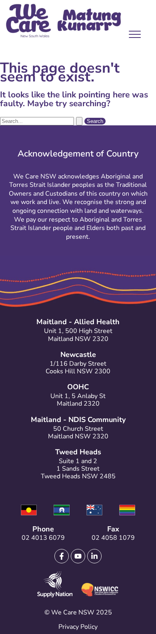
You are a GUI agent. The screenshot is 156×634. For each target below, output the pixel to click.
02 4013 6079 (43, 537)
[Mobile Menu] (133, 36)
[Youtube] (78, 556)
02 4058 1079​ (113, 537)
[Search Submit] (79, 121)
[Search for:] (42, 120)
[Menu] (133, 36)
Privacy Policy (78, 626)
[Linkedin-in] (94, 556)
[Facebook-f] (61, 556)
